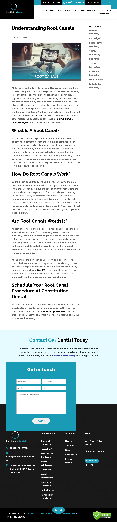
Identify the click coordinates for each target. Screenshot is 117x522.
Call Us (58, 510)
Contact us (107, 10)
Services (69, 445)
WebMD (41, 270)
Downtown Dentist (70, 10)
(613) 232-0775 (75, 2)
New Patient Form (51, 2)
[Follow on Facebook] (104, 3)
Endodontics (96, 79)
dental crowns (65, 118)
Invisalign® (95, 38)
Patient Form (104, 14)
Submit (41, 421)
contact (38, 115)
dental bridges (20, 122)
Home (45, 10)
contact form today (64, 355)
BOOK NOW (91, 460)
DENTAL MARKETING (65, 513)
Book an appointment (54, 311)
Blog (99, 10)
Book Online (93, 2)
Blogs (24, 37)
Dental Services (87, 10)
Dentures (94, 58)
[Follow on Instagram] (109, 3)
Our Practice (54, 10)
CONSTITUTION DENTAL (40, 513)
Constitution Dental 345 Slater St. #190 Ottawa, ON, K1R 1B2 (22, 469)
